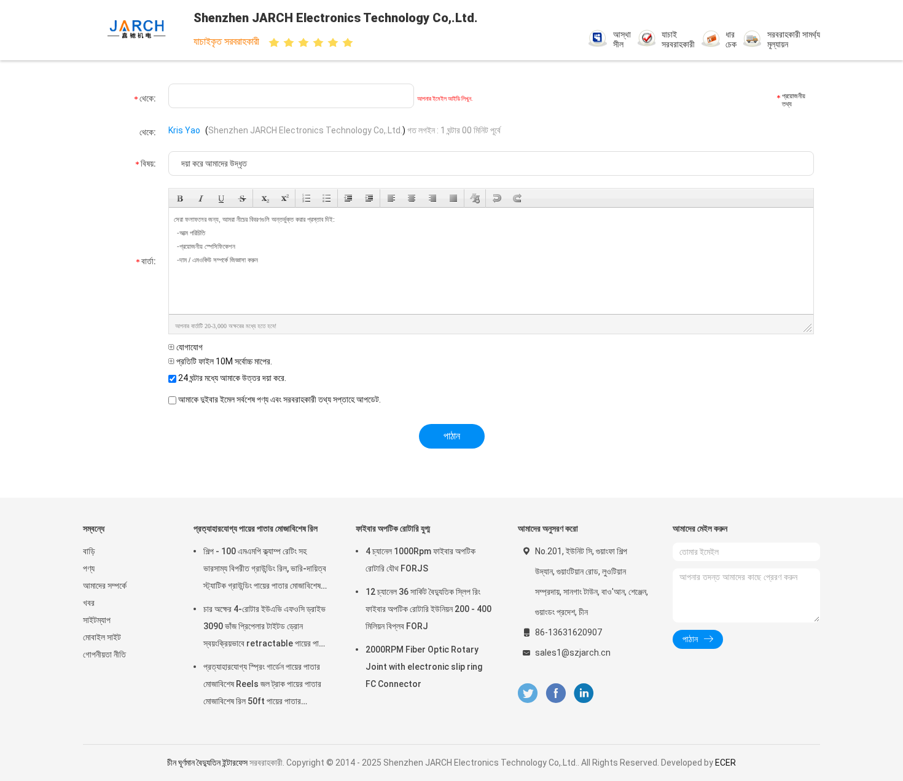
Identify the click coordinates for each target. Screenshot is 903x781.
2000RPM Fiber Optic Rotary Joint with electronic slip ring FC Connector (424, 667)
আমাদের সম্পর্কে (105, 586)
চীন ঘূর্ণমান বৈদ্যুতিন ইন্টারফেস (207, 762)
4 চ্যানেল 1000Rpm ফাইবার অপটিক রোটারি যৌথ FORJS (420, 559)
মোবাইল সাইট (102, 637)
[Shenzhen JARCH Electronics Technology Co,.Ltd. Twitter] (528, 693)
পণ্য (89, 568)
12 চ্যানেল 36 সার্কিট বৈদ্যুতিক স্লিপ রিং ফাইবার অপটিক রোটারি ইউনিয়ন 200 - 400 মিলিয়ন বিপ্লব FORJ (428, 609)
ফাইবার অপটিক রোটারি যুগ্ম (393, 528)
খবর (89, 603)
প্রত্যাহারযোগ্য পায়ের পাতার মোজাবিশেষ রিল (256, 528)
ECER (725, 762)
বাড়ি (89, 551)
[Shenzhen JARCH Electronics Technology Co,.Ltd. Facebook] (555, 693)
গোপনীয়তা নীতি (104, 654)
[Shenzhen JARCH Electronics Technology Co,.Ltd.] (137, 30)
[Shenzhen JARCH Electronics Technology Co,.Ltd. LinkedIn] (584, 693)
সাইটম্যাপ (97, 620)
